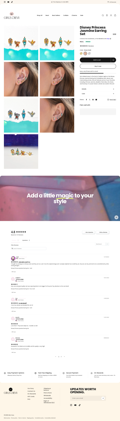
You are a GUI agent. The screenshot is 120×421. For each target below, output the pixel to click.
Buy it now (98, 66)
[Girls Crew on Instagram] (71, 405)
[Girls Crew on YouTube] (75, 405)
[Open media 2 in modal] (21, 79)
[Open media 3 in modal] (21, 43)
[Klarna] (81, 41)
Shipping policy (30, 418)
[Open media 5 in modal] (21, 115)
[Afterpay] (88, 41)
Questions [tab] (25, 240)
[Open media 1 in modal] (57, 43)
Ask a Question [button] (89, 232)
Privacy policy (14, 418)
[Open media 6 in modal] (57, 115)
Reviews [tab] (14, 240)
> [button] (64, 356)
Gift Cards (31, 396)
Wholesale (47, 395)
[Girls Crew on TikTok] (80, 405)
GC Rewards (112, 2)
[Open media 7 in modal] (21, 151)
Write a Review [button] (103, 232)
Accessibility (48, 398)
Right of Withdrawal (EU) (49, 402)
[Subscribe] (103, 398)
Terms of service (22, 418)
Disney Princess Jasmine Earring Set (20, 268)
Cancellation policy (39, 418)
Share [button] (14, 271)
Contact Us (31, 391)
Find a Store (48, 393)
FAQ (29, 399)
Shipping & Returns (47, 389)
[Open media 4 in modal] (57, 79)
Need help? (113, 99)
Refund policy (7, 418)
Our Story (31, 388)
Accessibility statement (50, 418)
